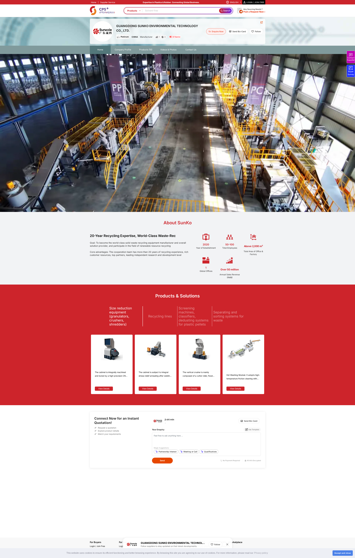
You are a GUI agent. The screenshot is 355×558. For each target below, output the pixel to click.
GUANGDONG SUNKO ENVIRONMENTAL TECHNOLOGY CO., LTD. (157, 28)
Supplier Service (107, 2)
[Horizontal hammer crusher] (155, 349)
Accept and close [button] (342, 553)
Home (93, 2)
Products (145, 49)
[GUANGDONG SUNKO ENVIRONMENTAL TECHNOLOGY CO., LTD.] (102, 31)
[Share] (261, 22)
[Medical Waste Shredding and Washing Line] (243, 349)
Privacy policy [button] (261, 553)
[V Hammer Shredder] (199, 349)
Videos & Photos (168, 49)
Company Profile (123, 49)
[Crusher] (111, 349)
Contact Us (190, 49)
